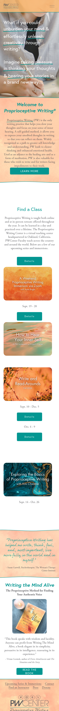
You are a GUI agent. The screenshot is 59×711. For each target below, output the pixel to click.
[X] (38, 697)
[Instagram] (26, 697)
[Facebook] (21, 697)
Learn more (29, 171)
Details (29, 261)
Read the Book (30, 671)
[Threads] (32, 697)
